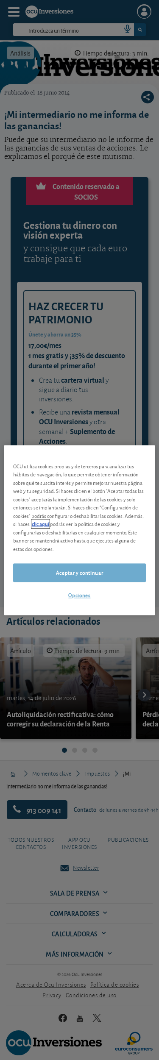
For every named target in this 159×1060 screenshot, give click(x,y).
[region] (79, 530)
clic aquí (40, 524)
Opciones (79, 595)
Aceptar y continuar (79, 573)
